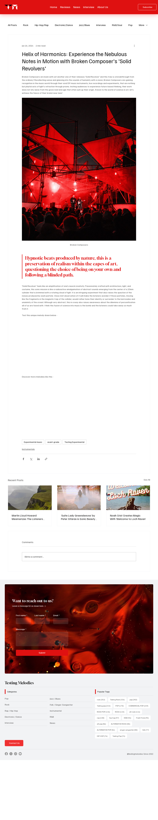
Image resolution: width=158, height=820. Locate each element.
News (52, 723)
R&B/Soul (117, 25)
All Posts (12, 25)
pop (134, 699)
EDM (128, 718)
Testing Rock (118, 699)
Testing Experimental (74, 442)
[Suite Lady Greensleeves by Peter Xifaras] (79, 497)
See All (147, 479)
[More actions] (134, 46)
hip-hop (115, 718)
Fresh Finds (143, 718)
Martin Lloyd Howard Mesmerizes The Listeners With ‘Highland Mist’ (27, 517)
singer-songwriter (129, 730)
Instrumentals (28, 449)
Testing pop (104, 705)
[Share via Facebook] (23, 458)
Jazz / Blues (55, 698)
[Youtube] (20, 753)
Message (21, 629)
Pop (130, 25)
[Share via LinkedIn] (38, 458)
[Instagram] (15, 753)
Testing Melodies (19, 683)
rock (102, 699)
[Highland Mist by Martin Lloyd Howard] (30, 497)
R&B (52, 716)
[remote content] (79, 344)
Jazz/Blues (84, 25)
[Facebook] (6, 753)
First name (21, 615)
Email (56, 615)
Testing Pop (119, 736)
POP (120, 705)
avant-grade (53, 442)
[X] (10, 753)
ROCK (120, 711)
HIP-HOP (103, 736)
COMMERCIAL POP (139, 705)
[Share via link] (46, 458)
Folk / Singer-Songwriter (61, 704)
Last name (40, 615)
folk (146, 730)
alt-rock (135, 711)
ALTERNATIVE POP (107, 730)
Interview (101, 25)
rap (101, 718)
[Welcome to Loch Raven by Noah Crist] (128, 497)
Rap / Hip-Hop (11, 710)
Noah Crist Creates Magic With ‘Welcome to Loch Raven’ (128, 517)
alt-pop (102, 724)
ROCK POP (104, 711)
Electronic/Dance (64, 25)
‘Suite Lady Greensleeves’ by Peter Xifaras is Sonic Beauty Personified (78, 517)
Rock (25, 25)
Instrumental (56, 710)
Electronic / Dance (13, 716)
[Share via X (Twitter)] (30, 458)
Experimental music (33, 442)
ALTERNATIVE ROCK (121, 724)
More (141, 25)
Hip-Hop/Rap (42, 25)
